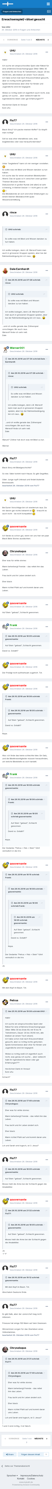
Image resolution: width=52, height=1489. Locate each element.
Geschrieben (23, 54)
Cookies (31, 1478)
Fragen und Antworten (30, 30)
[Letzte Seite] (48, 40)
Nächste (40, 40)
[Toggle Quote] (6, 229)
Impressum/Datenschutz (32, 1475)
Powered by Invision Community (26, 1485)
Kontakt (20, 1478)
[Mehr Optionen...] (47, 52)
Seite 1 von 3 (27, 40)
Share (11, 1454)
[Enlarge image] (3, 166)
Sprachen (12, 1475)
